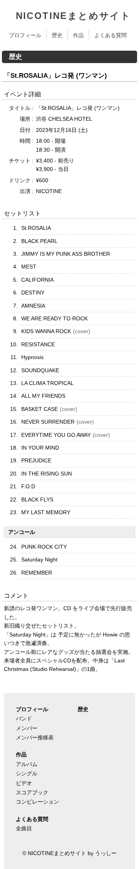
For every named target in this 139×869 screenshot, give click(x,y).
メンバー (26, 728)
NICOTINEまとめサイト (73, 15)
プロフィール (25, 35)
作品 (78, 35)
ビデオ (24, 783)
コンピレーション (37, 802)
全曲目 (24, 828)
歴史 (57, 35)
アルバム (26, 764)
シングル (26, 773)
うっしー (106, 853)
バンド (24, 718)
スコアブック (32, 792)
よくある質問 (110, 35)
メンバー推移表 (35, 737)
